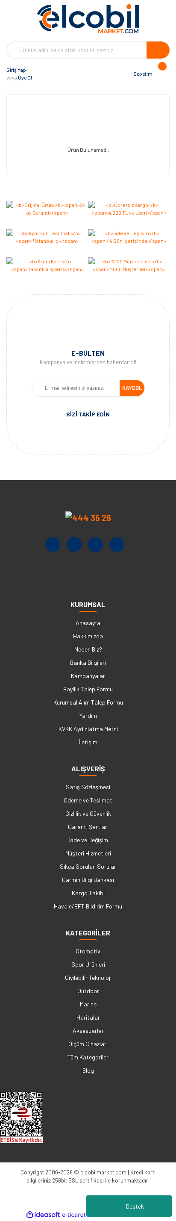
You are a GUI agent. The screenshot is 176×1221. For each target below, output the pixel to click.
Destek (135, 1206)
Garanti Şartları (88, 826)
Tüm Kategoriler (88, 1057)
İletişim (88, 742)
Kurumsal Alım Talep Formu (88, 702)
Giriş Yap (16, 70)
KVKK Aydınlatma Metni (88, 728)
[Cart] (161, 73)
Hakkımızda (88, 636)
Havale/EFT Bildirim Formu (88, 906)
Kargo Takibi (88, 893)
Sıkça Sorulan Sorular (88, 866)
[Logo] (88, 19)
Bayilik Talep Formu (88, 689)
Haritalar (88, 1017)
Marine (88, 1004)
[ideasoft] (43, 1215)
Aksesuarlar (88, 1030)
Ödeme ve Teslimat (88, 800)
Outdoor (88, 990)
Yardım (88, 715)
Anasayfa (88, 622)
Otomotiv (88, 951)
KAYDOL (132, 387)
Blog (88, 1070)
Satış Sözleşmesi (88, 786)
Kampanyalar (88, 675)
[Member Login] (40, 73)
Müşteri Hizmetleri (88, 853)
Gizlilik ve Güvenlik (88, 813)
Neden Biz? (88, 649)
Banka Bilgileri (88, 662)
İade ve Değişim (88, 839)
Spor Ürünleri (88, 964)
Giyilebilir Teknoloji (88, 977)
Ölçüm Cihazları (88, 1043)
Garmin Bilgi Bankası (88, 879)
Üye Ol (25, 77)
